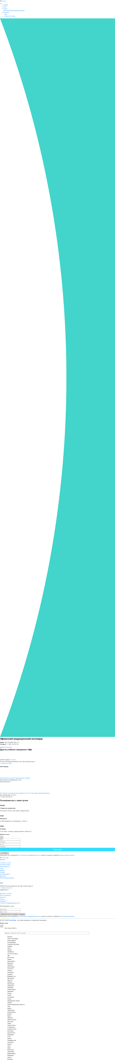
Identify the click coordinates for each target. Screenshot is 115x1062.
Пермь (9, 959)
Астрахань (10, 997)
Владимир (10, 1034)
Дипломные (6, 10)
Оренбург (10, 987)
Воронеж (10, 963)
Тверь (9, 1023)
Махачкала (10, 984)
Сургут (9, 1057)
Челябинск (10, 952)
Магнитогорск (11, 1019)
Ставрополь (11, 1027)
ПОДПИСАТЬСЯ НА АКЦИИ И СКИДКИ (12, 914)
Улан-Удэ (10, 1021)
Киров (9, 1008)
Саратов (10, 965)
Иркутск (10, 980)
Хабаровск (10, 985)
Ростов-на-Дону (12, 953)
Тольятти (10, 969)
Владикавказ (11, 1053)
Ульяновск (10, 972)
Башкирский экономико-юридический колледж (15, 778)
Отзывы (2, 872)
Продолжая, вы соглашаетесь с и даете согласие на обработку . (37, 855)
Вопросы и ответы (6, 893)
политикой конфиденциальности (30, 855)
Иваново (10, 1018)
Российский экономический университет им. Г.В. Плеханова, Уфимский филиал (25, 793)
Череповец (10, 1051)
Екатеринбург (11, 942)
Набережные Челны (13, 1001)
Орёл (9, 1048)
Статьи (2, 899)
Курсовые (13, 10)
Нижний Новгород (13, 944)
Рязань (9, 993)
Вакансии (3, 876)
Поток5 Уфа (12, 920)
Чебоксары (10, 1010)
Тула (8, 1006)
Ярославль (10, 978)
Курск (9, 1016)
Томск (9, 995)
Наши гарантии (4, 866)
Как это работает (5, 895)
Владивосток (11, 976)
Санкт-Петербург (12, 938)
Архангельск (11, 1033)
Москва (9, 936)
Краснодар (10, 967)
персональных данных (67, 855)
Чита (8, 1046)
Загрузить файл (57, 849)
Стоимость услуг (5, 863)
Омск (9, 948)
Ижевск (9, 970)
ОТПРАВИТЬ (4, 853)
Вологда (9, 1059)
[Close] (1, 837)
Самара (9, 946)
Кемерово (10, 991)
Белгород (10, 1031)
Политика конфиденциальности (10, 903)
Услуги (5, 8)
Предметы (3, 901)
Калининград (11, 1012)
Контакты (6, 12)
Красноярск (11, 961)
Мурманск (10, 1055)
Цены (4, 7)
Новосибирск (11, 940)
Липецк (9, 1002)
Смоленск (10, 1042)
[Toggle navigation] (0, 3)
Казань (9, 950)
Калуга (9, 1044)
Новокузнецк (11, 989)
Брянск (9, 1014)
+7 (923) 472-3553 (9, 16)
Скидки (2, 870)
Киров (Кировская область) (16, 1004)
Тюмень (9, 982)
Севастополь (11, 1025)
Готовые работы (5, 874)
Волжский (10, 1050)
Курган (9, 1038)
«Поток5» (13, 759)
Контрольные (20, 10)
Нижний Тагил (11, 1029)
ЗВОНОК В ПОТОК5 (6, 747)
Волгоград (10, 957)
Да (16, 928)
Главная (5, 5)
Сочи (9, 1036)
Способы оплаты (5, 864)
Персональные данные (7, 878)
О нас (1, 868)
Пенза (9, 999)
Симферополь (11, 1040)
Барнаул (10, 974)
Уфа (5, 14)
